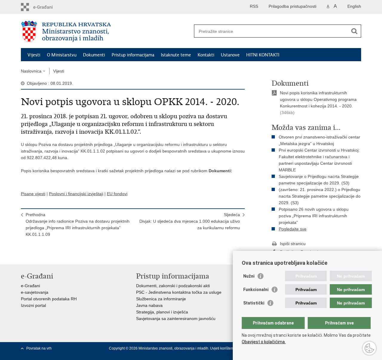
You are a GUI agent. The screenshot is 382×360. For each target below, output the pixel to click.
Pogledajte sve (292, 229)
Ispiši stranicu (293, 243)
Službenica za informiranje (161, 298)
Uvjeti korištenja (223, 348)
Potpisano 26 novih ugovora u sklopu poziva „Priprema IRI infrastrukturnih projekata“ (314, 216)
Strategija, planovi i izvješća (162, 312)
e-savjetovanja (34, 292)
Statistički (253, 303)
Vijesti (33, 55)
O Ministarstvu (61, 55)
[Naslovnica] (106, 31)
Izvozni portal (33, 305)
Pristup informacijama (133, 55)
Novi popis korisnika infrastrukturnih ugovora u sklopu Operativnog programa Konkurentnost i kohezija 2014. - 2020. (318, 99)
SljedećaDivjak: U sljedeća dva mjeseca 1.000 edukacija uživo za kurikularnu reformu (189, 221)
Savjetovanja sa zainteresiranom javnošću (175, 318)
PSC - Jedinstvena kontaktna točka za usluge (178, 292)
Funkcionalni (256, 289)
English (354, 6)
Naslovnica (31, 71)
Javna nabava (149, 305)
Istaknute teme (176, 55)
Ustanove (230, 55)
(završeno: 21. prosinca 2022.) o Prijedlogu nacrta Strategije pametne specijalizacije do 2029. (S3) (320, 196)
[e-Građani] (46, 7)
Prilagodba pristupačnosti (292, 6)
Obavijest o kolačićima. (264, 341)
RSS (254, 6)
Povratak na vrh (39, 348)
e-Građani (30, 285)
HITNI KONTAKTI (262, 55)
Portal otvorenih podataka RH (49, 298)
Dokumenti (94, 55)
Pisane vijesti (33, 193)
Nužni (249, 276)
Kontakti (206, 55)
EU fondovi (117, 193)
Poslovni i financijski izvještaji (76, 193)
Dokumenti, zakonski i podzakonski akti (173, 285)
